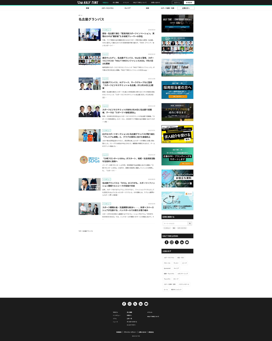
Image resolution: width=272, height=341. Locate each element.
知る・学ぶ (181, 257)
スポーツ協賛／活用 (167, 8)
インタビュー (106, 30)
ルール (166, 289)
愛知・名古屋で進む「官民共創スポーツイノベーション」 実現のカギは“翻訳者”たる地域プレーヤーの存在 (128, 35)
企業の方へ (186, 8)
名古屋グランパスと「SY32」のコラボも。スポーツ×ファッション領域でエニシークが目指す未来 (128, 184)
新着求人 (129, 315)
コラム (115, 318)
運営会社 (151, 332)
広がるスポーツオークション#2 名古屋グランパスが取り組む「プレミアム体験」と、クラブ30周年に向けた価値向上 (128, 135)
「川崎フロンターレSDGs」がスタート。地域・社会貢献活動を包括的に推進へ (128, 160)
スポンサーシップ (183, 273)
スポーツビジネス (107, 8)
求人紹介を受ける (132, 322)
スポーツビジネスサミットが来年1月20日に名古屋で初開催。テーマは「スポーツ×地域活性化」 (127, 111)
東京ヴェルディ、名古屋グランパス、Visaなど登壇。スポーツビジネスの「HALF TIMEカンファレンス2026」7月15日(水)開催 (128, 60)
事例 (174, 228)
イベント (126, 2)
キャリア (127, 8)
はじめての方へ (131, 325)
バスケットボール (184, 284)
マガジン (105, 3)
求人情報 (116, 2)
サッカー (176, 263)
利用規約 (118, 332)
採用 (147, 8)
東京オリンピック (176, 289)
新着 (87, 8)
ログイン (177, 2)
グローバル (167, 263)
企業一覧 (129, 318)
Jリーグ (184, 263)
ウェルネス (167, 279)
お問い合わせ (155, 2)
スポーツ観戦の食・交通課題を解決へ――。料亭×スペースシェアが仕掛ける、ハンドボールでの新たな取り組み (128, 209)
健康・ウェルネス (169, 273)
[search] (190, 223)
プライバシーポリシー (130, 332)
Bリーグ (176, 279)
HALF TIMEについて (140, 2)
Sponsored (167, 268)
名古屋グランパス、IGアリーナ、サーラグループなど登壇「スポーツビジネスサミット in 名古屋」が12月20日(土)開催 (127, 85)
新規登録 (189, 2)
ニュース (105, 54)
